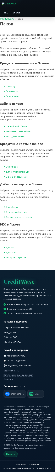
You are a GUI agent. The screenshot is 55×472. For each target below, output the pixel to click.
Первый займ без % (16, 126)
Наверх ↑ (10, 454)
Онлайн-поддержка (16, 360)
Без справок (12, 96)
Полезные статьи (12, 341)
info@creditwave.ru (16, 355)
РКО (6, 12)
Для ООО (11, 252)
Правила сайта (44, 468)
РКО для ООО (10, 337)
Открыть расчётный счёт (16, 327)
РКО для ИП (10, 332)
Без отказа (12, 91)
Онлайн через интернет (19, 216)
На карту (10, 86)
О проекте (8, 379)
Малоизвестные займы (18, 131)
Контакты (34, 464)
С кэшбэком (12, 206)
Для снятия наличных (17, 171)
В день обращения (16, 176)
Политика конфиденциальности (19, 375)
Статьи (17, 12)
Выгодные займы (15, 136)
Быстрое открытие (16, 257)
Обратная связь (11, 370)
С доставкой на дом (16, 211)
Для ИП (10, 247)
